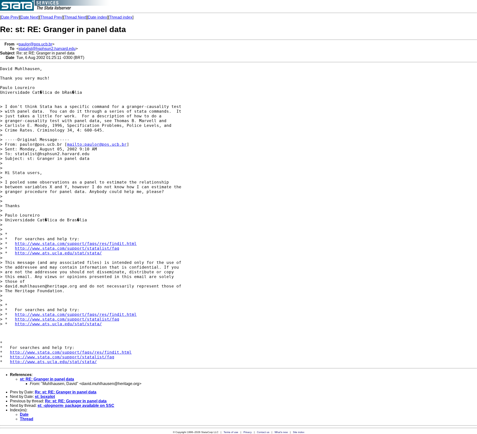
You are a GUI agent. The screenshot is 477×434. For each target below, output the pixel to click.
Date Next (29, 17)
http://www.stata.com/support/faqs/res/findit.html (76, 243)
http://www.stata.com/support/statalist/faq (67, 248)
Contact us (263, 432)
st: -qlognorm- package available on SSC (76, 405)
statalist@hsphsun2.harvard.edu (47, 49)
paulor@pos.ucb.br (35, 44)
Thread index (120, 17)
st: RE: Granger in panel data (47, 379)
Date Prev (10, 17)
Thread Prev (51, 17)
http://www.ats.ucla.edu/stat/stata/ (58, 253)
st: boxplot (45, 396)
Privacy (247, 432)
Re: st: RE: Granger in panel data (65, 392)
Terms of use (231, 432)
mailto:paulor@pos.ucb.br (97, 144)
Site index (298, 432)
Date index (97, 17)
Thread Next (75, 17)
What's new (281, 432)
